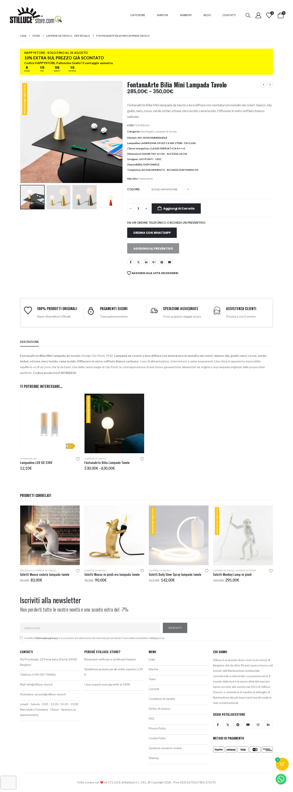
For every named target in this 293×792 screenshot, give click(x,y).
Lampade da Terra (246, 570)
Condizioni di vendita (162, 698)
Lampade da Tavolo (166, 131)
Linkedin (268, 724)
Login (152, 659)
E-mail (169, 262)
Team (152, 679)
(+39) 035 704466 (44, 674)
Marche (162, 15)
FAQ (151, 718)
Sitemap (154, 758)
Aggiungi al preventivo (153, 248)
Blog (207, 15)
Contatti (229, 15)
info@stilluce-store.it (40, 684)
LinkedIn (146, 262)
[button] (248, 15)
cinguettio (138, 262)
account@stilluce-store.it (50, 694)
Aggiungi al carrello (179, 208)
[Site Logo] (36, 15)
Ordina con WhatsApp (152, 233)
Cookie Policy (157, 738)
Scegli (73, 401)
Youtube (248, 724)
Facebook (130, 262)
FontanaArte (145, 178)
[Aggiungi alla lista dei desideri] (78, 458)
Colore (133, 189)
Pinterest (161, 262)
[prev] (264, 85)
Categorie (137, 15)
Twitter (228, 724)
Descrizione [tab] (29, 342)
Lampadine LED (28, 458)
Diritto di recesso (159, 708)
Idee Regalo (147, 131)
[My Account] (258, 15)
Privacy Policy (157, 728)
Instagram (258, 724)
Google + (154, 262)
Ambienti (186, 15)
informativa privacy (46, 638)
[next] (270, 85)
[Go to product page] (50, 423)
